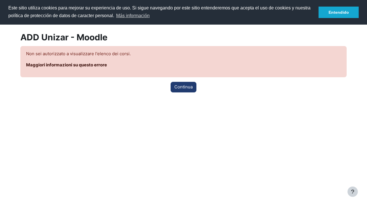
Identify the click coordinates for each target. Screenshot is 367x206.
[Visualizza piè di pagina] (353, 192)
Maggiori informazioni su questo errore (66, 65)
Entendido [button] (339, 12)
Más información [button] (133, 15)
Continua (183, 87)
